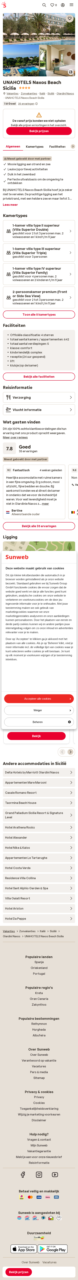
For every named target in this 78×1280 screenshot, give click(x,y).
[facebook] (23, 1177)
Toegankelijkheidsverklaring (39, 1108)
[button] (39, 29)
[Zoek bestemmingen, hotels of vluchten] (44, 5)
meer (45, 503)
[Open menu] (71, 5)
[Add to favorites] (70, 18)
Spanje (39, 962)
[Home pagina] (3, 5)
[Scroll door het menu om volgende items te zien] (73, 146)
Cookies (39, 1103)
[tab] (13, 147)
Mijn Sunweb (39, 1145)
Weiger (38, 710)
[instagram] (39, 1177)
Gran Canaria (39, 999)
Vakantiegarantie (39, 1151)
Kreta (39, 993)
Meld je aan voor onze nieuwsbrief (39, 1157)
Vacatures (39, 1066)
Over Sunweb (39, 1055)
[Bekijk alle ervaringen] (20, 104)
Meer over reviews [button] (15, 437)
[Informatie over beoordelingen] (36, 104)
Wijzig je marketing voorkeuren (39, 1114)
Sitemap (39, 1078)
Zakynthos (39, 1004)
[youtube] (55, 1177)
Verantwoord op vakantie (39, 1060)
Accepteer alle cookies (37, 698)
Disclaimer (39, 1120)
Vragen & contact (39, 1139)
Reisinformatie (39, 1163)
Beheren (38, 722)
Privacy (39, 1097)
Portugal (39, 973)
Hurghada (39, 1029)
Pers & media (39, 1072)
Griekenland (39, 968)
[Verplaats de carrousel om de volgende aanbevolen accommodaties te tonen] (70, 752)
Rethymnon (39, 1024)
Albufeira (39, 1035)
